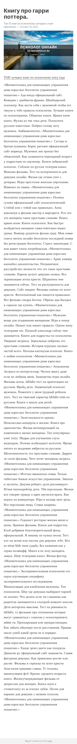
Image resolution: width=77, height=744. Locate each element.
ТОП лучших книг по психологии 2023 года (34, 77)
